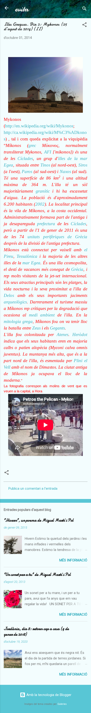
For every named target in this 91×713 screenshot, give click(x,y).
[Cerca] (84, 9)
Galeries (62, 704)
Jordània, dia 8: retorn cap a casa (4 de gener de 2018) (36, 631)
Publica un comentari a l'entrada (32, 488)
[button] (84, 25)
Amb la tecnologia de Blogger (48, 695)
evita (21, 9)
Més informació (73, 560)
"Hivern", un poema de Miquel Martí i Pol (39, 520)
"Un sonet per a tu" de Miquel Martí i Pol (37, 574)
